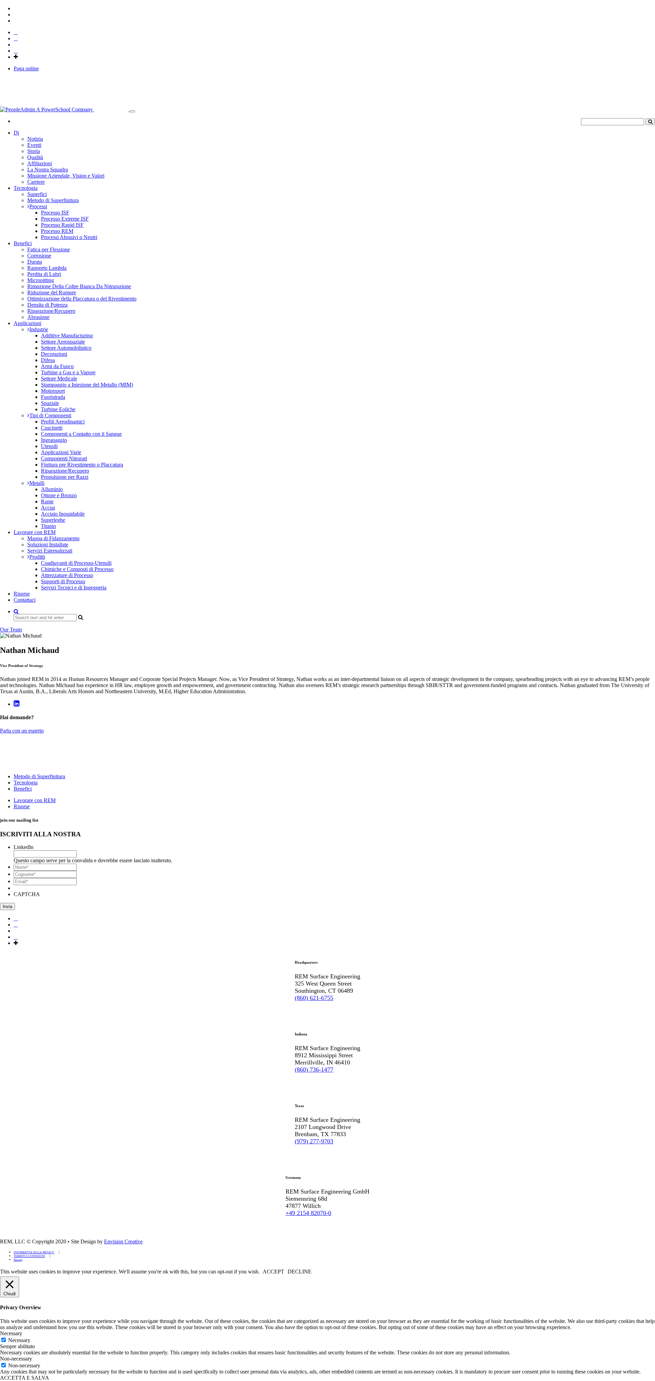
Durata (34, 262)
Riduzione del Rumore (51, 292)
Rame (47, 501)
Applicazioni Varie (61, 452)
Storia (33, 151)
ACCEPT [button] (273, 1271)
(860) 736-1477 (314, 1069)
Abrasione (38, 317)
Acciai (48, 508)
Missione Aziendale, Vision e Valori (65, 176)
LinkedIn (23, 847)
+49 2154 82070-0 (308, 1213)
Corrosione (39, 256)
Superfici (37, 194)
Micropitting (40, 280)
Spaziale (50, 403)
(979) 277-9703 (314, 1141)
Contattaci (24, 600)
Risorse (22, 594)
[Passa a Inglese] (17, 8)
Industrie (38, 329)
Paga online (26, 68)
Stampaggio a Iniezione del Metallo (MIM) (87, 385)
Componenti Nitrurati (64, 458)
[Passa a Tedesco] (17, 14)
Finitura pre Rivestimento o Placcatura (82, 465)
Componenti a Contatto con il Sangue (81, 434)
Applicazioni (27, 323)
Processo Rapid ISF (62, 225)
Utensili (49, 446)
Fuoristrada (53, 397)
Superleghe (53, 520)
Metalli (36, 483)
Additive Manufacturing (67, 335)
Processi (38, 206)
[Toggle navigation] (132, 111)
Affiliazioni (39, 163)
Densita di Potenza (47, 305)
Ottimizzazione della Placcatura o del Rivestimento (81, 299)
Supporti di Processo (63, 581)
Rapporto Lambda (47, 268)
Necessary (19, 1340)
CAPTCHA (27, 894)
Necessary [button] (11, 1333)
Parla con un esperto (22, 731)
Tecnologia (26, 188)
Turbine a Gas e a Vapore (68, 372)
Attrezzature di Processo (67, 575)
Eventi (34, 145)
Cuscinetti (51, 428)
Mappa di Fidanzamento (53, 538)
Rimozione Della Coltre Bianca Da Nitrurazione (79, 286)
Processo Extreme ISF (65, 219)
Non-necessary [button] (16, 1359)
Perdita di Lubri (44, 274)
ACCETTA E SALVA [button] (24, 1378)
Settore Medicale (59, 378)
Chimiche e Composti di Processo (77, 569)
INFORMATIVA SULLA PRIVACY (34, 1252)
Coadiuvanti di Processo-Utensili (76, 563)
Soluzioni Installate (47, 544)
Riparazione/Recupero (51, 311)
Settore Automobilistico (66, 348)
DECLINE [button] (299, 1271)
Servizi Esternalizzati (49, 551)
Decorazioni (54, 354)
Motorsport (53, 391)
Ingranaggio (54, 440)
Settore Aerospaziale (63, 342)
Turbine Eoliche (58, 409)
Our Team (11, 629)
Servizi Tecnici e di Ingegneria (73, 587)
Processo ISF (55, 212)
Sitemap (18, 1259)
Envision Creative (123, 1241)
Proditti (37, 557)
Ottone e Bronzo (59, 495)
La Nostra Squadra (47, 169)
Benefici (23, 243)
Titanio (48, 526)
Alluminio (52, 489)
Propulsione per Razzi (64, 477)
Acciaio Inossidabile (63, 514)
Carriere (36, 182)
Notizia (35, 139)
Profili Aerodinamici (63, 421)
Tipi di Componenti (50, 415)
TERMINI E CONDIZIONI (29, 1256)
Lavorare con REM (35, 532)
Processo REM (57, 231)
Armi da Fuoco (57, 366)
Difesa (48, 360)
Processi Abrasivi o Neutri (69, 237)
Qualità (35, 157)
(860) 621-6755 (314, 997)
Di (16, 133)
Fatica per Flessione (48, 249)
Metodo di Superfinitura (53, 200)
